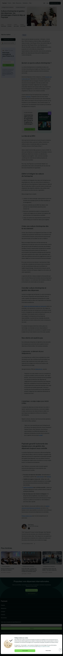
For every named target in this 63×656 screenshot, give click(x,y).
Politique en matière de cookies (43, 646)
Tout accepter (25, 650)
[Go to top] (60, 649)
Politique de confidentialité (29, 646)
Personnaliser (48, 650)
